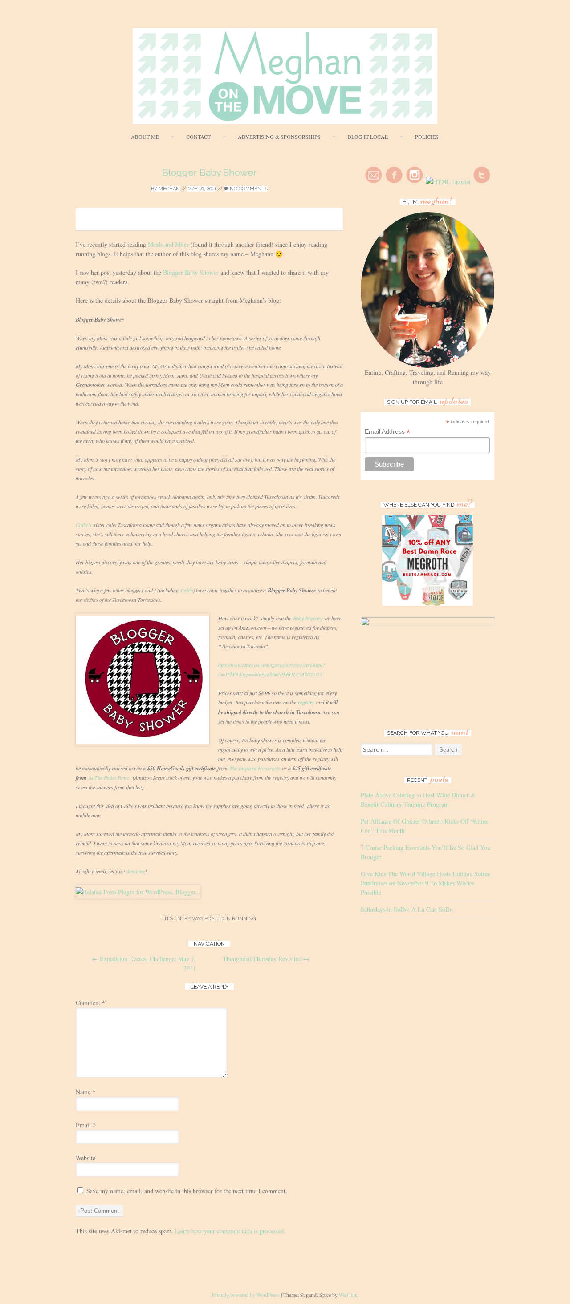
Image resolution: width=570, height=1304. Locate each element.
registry (306, 702)
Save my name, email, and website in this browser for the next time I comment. (186, 1191)
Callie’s (84, 524)
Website (85, 1158)
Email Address (387, 431)
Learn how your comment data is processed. (230, 1231)
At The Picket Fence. (110, 777)
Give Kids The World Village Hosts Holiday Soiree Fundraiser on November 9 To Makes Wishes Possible (425, 883)
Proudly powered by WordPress (246, 1294)
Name (85, 1091)
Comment (90, 1002)
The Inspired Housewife (254, 768)
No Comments (248, 189)
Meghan (169, 189)
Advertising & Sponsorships (279, 136)
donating (135, 871)
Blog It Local (368, 136)
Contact (198, 136)
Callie (186, 590)
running (244, 919)
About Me (145, 136)
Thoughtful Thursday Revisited (266, 958)
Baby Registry (307, 618)
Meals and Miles (168, 244)
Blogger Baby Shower (209, 172)
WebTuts (348, 1294)
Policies (427, 136)
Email (86, 1125)
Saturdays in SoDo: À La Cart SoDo (407, 909)
